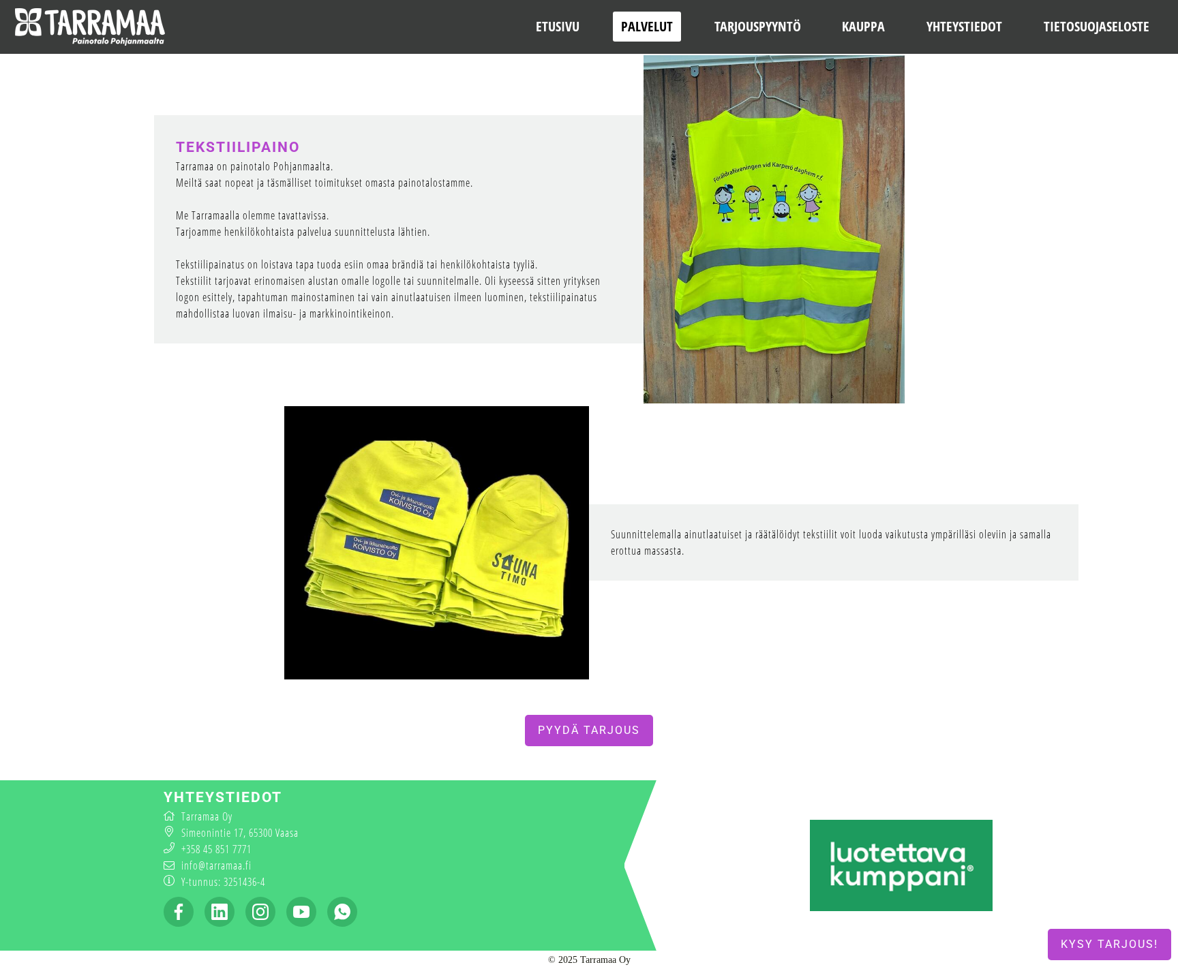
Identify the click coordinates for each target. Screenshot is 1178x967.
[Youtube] (301, 912)
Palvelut (647, 26)
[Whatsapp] (342, 912)
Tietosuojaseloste (1096, 26)
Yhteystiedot (964, 26)
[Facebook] (179, 912)
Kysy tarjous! (1109, 944)
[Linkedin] (220, 912)
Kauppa (863, 26)
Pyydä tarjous (589, 730)
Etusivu (557, 26)
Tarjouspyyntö (757, 26)
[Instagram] (260, 912)
